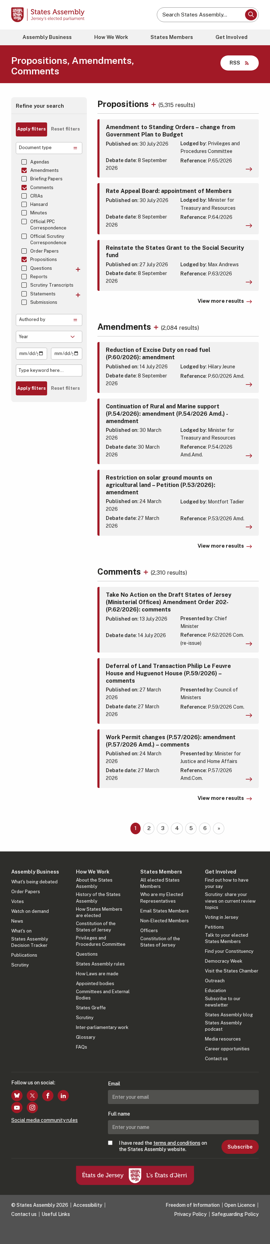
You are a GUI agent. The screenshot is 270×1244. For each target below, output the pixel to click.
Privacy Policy (190, 1214)
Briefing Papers (46, 178)
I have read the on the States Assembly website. (163, 1146)
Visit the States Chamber (231, 971)
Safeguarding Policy (235, 1214)
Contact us (216, 1058)
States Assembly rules (100, 964)
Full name (119, 1114)
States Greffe (91, 1007)
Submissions (43, 302)
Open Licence (239, 1205)
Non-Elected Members (164, 920)
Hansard (39, 204)
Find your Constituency (229, 951)
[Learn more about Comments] (147, 571)
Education (215, 990)
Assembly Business (47, 37)
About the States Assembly (94, 883)
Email (114, 1083)
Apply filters (31, 129)
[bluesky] (16, 1095)
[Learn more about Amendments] (157, 327)
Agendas (39, 162)
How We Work (111, 37)
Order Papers (44, 251)
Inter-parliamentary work (102, 1027)
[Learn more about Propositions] (154, 104)
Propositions (43, 259)
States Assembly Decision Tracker (29, 942)
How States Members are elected (99, 912)
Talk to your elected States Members (226, 938)
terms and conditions (176, 1143)
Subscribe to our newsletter (222, 1002)
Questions (41, 268)
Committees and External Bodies (103, 995)
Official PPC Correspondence (48, 224)
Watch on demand (30, 911)
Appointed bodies (95, 983)
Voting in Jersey (221, 917)
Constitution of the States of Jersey (96, 926)
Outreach (215, 980)
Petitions (214, 927)
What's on (21, 931)
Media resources (223, 1039)
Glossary (85, 1037)
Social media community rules (44, 1120)
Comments (41, 187)
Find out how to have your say (227, 883)
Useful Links (55, 1214)
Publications (24, 955)
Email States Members (164, 911)
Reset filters (65, 129)
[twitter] (32, 1095)
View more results (221, 301)
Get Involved (232, 37)
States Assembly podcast (223, 1026)
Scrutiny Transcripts (51, 285)
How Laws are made (97, 973)
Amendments (44, 170)
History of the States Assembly (98, 897)
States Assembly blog (229, 1014)
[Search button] (251, 14)
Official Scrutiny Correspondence (48, 239)
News (17, 921)
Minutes (38, 212)
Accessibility (87, 1205)
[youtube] (16, 1107)
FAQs (81, 1047)
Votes (17, 901)
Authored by (32, 319)
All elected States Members (160, 883)
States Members (171, 37)
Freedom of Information (193, 1205)
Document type (35, 147)
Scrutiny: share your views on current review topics (230, 901)
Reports (38, 276)
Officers (149, 930)
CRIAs (36, 196)
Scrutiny (20, 965)
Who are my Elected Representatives (161, 897)
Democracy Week (223, 961)
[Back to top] (257, 1231)
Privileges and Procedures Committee (101, 941)
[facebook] (47, 1095)
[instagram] (32, 1107)
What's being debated (34, 881)
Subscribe (239, 1147)
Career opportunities (227, 1048)
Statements (43, 293)
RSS (235, 63)
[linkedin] (63, 1095)
